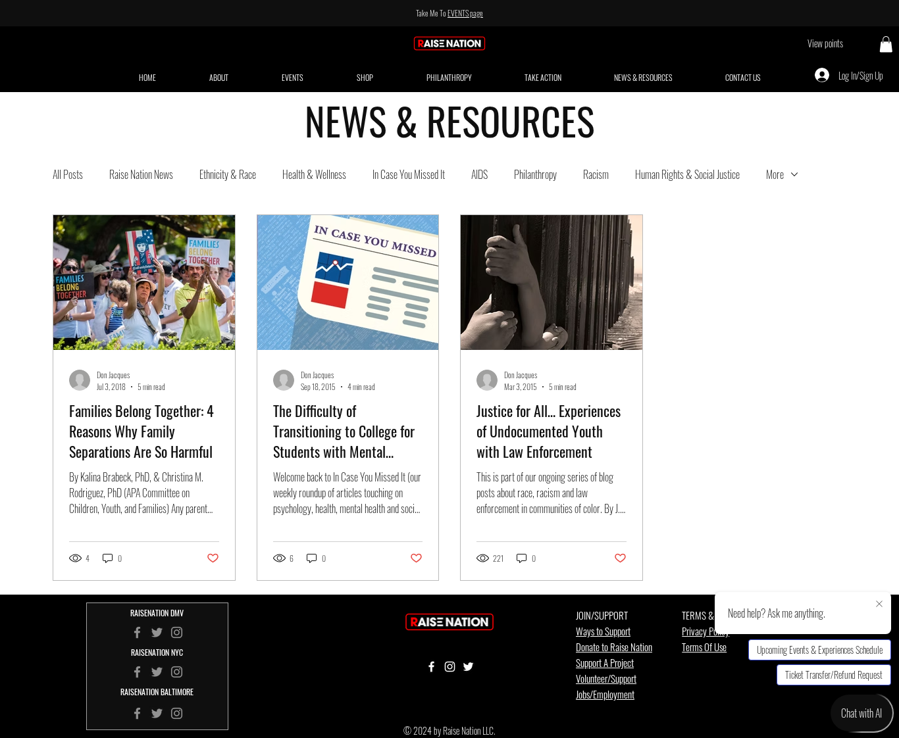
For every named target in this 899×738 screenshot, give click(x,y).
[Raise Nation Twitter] (157, 632)
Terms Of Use (704, 646)
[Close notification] (879, 604)
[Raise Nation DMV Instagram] (176, 632)
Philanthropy (535, 174)
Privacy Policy (705, 631)
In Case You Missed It (408, 174)
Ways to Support (603, 631)
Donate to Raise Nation (614, 646)
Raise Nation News (141, 174)
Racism (596, 174)
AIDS (479, 174)
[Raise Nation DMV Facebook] (137, 632)
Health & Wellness (314, 174)
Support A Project (605, 662)
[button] (885, 44)
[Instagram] (176, 671)
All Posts (68, 174)
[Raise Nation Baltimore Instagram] (176, 713)
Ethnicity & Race (227, 174)
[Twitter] (157, 671)
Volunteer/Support (606, 678)
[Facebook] (137, 671)
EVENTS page (465, 12)
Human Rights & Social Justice (687, 174)
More (775, 174)
